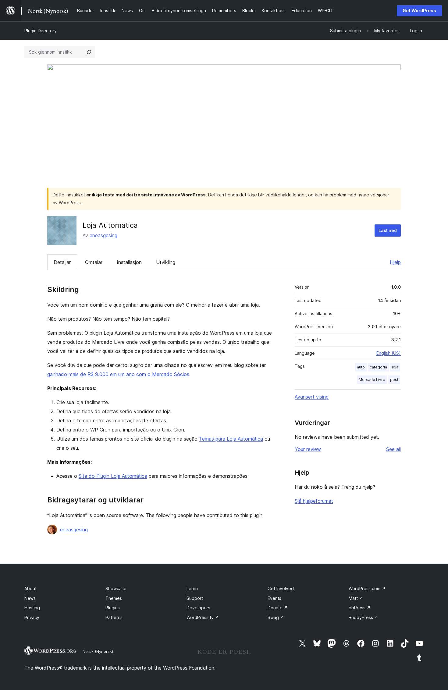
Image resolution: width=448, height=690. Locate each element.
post (394, 379)
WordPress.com (367, 588)
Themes (113, 598)
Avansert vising (312, 397)
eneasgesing (103, 235)
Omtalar (93, 262)
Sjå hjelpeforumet (314, 501)
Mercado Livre (372, 379)
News (30, 598)
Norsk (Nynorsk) (98, 651)
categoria (378, 367)
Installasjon (129, 262)
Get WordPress (419, 10)
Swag (276, 617)
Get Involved (281, 588)
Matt (356, 598)
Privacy (31, 617)
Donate (278, 607)
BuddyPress (363, 617)
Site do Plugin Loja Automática (113, 476)
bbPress (360, 607)
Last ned (388, 230)
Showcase (115, 588)
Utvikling (165, 262)
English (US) (388, 353)
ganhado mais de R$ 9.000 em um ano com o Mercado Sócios (118, 374)
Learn (192, 588)
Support (195, 598)
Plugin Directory (40, 30)
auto (361, 367)
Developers (198, 607)
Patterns (114, 617)
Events (274, 598)
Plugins (112, 607)
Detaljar (62, 262)
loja (395, 367)
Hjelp (395, 262)
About (30, 588)
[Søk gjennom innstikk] (89, 52)
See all (393, 449)
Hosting (32, 607)
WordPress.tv (203, 617)
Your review (308, 449)
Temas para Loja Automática (231, 439)
